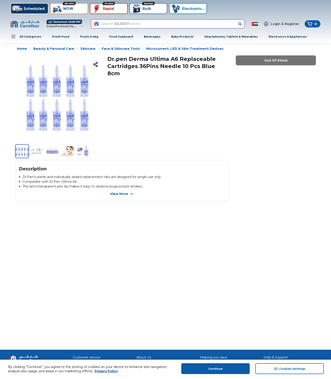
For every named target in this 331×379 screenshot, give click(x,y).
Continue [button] (215, 368)
